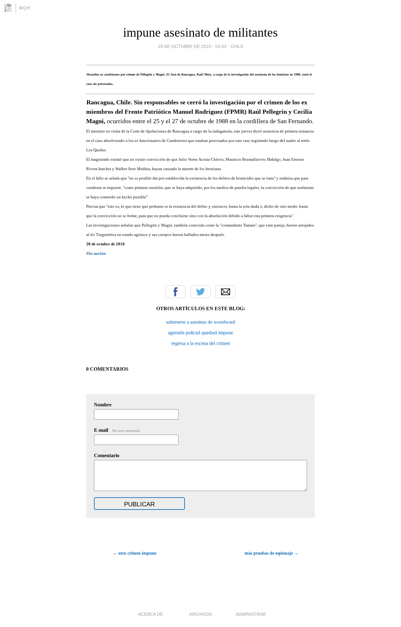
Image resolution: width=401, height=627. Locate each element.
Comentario (106, 455)
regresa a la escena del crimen (200, 343)
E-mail (117, 430)
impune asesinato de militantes (200, 32)
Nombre (103, 404)
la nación (97, 253)
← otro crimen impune (134, 553)
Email (226, 291)
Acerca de (150, 614)
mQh (24, 7)
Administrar (251, 614)
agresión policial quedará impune (200, 332)
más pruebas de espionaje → (272, 553)
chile (237, 46)
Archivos (200, 614)
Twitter (200, 291)
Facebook (175, 291)
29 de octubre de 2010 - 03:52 (192, 46)
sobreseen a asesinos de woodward (200, 322)
